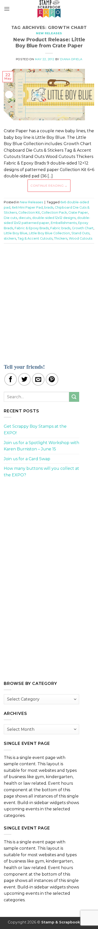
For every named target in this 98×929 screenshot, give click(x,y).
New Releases (49, 33)
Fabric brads (60, 228)
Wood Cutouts (80, 238)
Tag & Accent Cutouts (35, 238)
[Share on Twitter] (24, 379)
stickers (10, 238)
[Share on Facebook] (10, 379)
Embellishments (64, 223)
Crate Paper (78, 212)
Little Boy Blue (15, 233)
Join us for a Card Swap (27, 458)
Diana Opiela (71, 59)
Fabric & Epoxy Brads (32, 228)
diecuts (25, 218)
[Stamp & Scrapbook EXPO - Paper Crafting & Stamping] (49, 9)
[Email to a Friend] (38, 379)
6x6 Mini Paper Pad (27, 207)
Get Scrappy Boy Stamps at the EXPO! (35, 429)
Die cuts (10, 218)
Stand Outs (80, 233)
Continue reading (49, 185)
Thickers (60, 238)
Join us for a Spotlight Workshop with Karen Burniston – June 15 (41, 446)
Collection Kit (29, 212)
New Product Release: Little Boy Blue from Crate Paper (49, 43)
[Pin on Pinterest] (52, 379)
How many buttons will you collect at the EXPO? (41, 471)
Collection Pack (54, 212)
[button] (7, 9)
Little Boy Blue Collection (49, 233)
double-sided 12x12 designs (54, 218)
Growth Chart (82, 228)
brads (48, 207)
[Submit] (74, 397)
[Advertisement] (49, 300)
